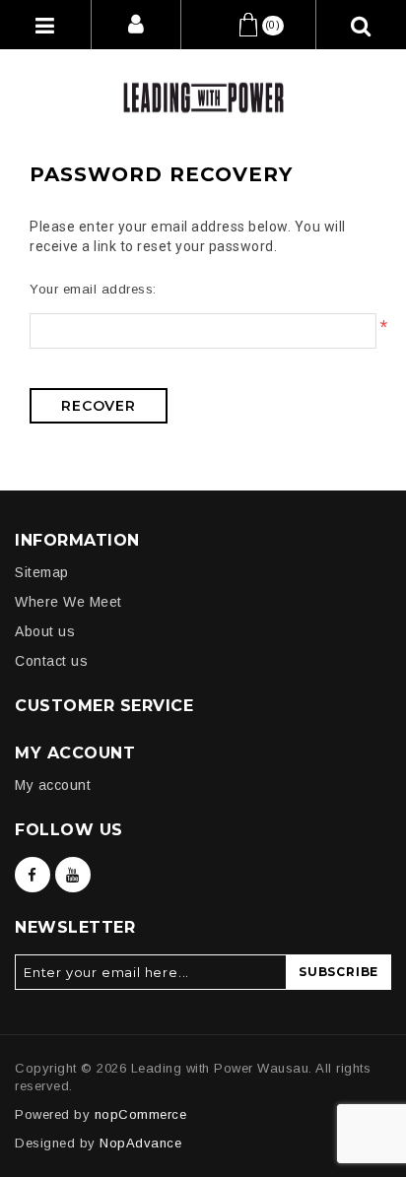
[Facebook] (32, 874)
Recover (98, 406)
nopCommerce (141, 1114)
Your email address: (93, 289)
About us (45, 631)
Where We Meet (68, 602)
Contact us (51, 661)
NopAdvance (140, 1143)
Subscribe (338, 971)
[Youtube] (73, 874)
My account (53, 785)
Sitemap (42, 572)
